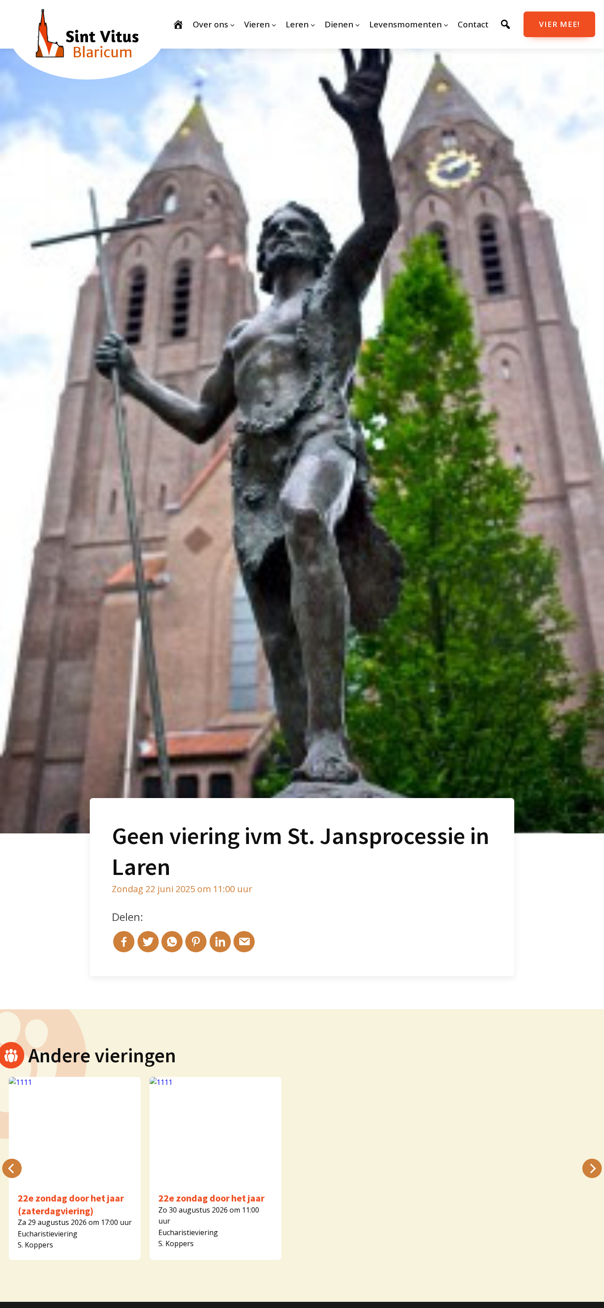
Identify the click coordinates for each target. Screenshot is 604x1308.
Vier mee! (559, 24)
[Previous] (12, 1168)
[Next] (592, 1168)
